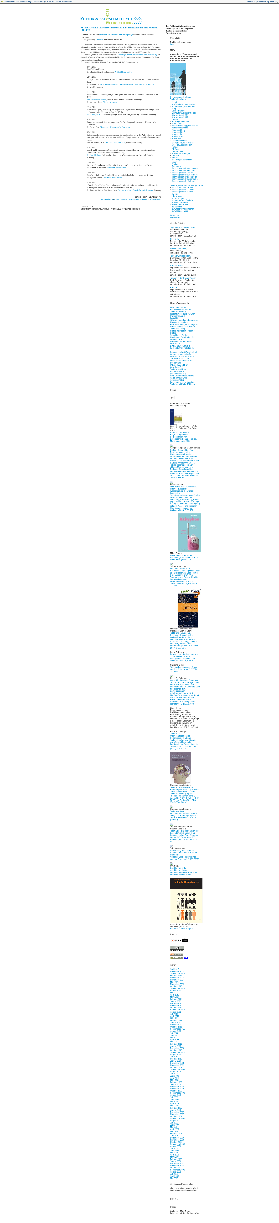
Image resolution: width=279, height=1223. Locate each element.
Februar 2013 (176, 999)
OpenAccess (177, 151)
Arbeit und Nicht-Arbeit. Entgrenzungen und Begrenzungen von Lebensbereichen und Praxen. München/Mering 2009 (183, 436)
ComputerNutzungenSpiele (184, 113)
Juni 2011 (174, 1035)
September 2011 (177, 1029)
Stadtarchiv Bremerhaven (116, 168)
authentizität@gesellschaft (183, 106)
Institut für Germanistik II (115, 142)
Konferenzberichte (180, 128)
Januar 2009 (175, 1084)
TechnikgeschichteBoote (182, 173)
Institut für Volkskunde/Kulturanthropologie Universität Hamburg (184, 320)
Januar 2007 (175, 1135)
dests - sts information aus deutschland (181, 362)
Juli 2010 (174, 1057)
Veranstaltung (39, 2)
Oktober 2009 (176, 1067)
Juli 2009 (174, 1074)
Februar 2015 (176, 976)
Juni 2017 (174, 969)
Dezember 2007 (177, 1112)
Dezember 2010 (177, 1048)
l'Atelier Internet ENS (179, 365)
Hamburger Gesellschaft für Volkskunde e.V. (182, 338)
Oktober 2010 (176, 1050)
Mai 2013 (174, 993)
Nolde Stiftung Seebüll (123, 72)
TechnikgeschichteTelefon (183, 190)
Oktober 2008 (176, 1091)
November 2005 (177, 1165)
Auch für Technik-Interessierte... (60, 2)
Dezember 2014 (177, 978)
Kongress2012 (178, 134)
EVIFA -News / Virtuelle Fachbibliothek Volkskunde (182, 347)
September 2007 (177, 1119)
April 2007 (174, 1129)
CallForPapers (178, 111)
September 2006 (177, 1144)
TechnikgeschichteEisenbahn (185, 179)
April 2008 (174, 1103)
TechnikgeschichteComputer (184, 177)
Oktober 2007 (176, 1116)
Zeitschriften (177, 207)
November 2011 (177, 1025)
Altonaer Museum (110, 102)
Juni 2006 (174, 1150)
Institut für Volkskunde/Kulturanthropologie (116, 35)
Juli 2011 (174, 1033)
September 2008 (177, 1093)
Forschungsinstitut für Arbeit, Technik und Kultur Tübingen (182, 383)
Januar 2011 (175, 1046)
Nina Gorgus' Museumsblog (182, 376)
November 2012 (177, 1005)
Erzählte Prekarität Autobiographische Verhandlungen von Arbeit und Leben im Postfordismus (183, 871)
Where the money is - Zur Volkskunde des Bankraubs (182, 355)
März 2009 (175, 1080)
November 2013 (177, 984)
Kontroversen (178, 136)
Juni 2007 (174, 1125)
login (172, 44)
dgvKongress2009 (180, 117)
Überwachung (178, 196)
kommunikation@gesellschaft (185, 126)
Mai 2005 (174, 1178)
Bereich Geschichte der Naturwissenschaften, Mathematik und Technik (127, 84)
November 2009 (177, 1065)
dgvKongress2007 (180, 115)
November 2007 (177, 1114)
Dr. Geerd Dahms (94, 155)
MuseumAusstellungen (182, 145)
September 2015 (177, 973)
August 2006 (175, 1146)
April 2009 (174, 1078)
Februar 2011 (176, 1044)
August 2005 (175, 1172)
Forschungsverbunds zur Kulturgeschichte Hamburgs (136, 55)
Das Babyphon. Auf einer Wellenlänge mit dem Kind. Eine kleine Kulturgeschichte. (184, 557)
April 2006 (174, 1155)
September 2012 (177, 1010)
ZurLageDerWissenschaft (183, 209)
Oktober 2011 (176, 1027)
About (174, 102)
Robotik (175, 158)
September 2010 (177, 1052)
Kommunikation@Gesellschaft (183, 352)
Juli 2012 (174, 1014)
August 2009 (175, 1071)
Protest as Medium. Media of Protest (182, 332)
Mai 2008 (174, 1101)
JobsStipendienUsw (180, 121)
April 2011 (174, 1039)
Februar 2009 (176, 1082)
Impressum (175, 217)
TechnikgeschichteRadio (182, 187)
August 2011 (175, 1031)
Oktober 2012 (176, 1008)
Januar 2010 (175, 1061)
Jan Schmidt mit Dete (179, 359)
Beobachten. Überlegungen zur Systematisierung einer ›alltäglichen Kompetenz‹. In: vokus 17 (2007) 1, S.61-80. (184, 657)
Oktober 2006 (176, 1142)
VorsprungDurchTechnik (182, 200)
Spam (174, 162)
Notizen (175, 147)
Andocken (99, 40)
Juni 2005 (174, 1176)
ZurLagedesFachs (180, 211)
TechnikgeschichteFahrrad (183, 181)
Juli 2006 (174, 1148)
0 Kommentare (120, 199)
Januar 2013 (175, 1001)
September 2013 (177, 988)
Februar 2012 (176, 1020)
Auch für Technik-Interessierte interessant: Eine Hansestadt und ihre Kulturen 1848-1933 (119, 29)
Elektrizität (174, 239)
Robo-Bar (174, 287)
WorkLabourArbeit (180, 205)
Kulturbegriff (177, 138)
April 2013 (174, 995)
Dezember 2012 (177, 1003)
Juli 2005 (174, 1174)
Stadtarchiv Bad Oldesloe (112, 178)
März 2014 (175, 982)
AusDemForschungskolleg (183, 104)
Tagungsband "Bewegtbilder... (183, 227)
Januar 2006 (175, 1161)
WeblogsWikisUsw (180, 202)
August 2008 (175, 1095)
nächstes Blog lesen (265, 2)
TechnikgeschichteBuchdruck (184, 175)
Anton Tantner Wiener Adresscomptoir (179, 379)
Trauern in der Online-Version (183, 278)
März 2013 (175, 997)
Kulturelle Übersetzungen (181, 929)
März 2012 (175, 1018)
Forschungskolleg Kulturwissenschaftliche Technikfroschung (180, 309)
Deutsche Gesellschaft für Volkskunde (181, 342)
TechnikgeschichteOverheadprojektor (186, 185)
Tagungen (176, 166)
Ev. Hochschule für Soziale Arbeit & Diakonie (135, 190)
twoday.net (9, 2)
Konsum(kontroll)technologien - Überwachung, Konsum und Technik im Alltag (184, 326)
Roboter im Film (177, 265)
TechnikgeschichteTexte (182, 192)
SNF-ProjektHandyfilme (182, 160)
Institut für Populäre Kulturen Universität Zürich (182, 315)
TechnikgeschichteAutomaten (185, 168)
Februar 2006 (176, 1159)
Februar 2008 (176, 1108)
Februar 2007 (176, 1133)
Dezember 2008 (177, 1087)
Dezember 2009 (177, 1063)
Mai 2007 (174, 1127)
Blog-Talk (176, 109)
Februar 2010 (176, 1059)
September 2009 (177, 1069)
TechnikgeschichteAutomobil (184, 170)
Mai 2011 (174, 1037)
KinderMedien (178, 123)
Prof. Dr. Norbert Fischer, (97, 100)
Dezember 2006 (177, 1138)
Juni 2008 (174, 1099)
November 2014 (177, 980)
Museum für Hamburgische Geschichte (115, 127)
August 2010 (175, 1055)
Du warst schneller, (178, 248)
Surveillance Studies (179, 335)
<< (276, 2)
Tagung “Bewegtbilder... (180, 256)
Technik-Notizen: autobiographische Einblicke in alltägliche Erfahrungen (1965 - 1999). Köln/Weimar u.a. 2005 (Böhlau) (183, 815)
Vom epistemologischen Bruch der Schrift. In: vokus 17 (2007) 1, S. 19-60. (184, 669)
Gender (175, 119)
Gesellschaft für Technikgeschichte (178, 368)
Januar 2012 (175, 1023)
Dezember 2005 (177, 1163)
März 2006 (175, 1157)
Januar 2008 (175, 1110)
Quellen (175, 155)
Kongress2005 (178, 130)
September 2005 (177, 1170)
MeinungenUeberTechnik (183, 143)
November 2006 (177, 1140)
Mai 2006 (174, 1153)
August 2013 (175, 990)
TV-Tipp (175, 194)
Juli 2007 (174, 1123)
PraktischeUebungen (181, 153)
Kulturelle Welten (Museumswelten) (178, 372)
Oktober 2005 (176, 1167)
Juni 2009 (174, 1076)
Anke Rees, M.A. (94, 115)
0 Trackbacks (155, 199)
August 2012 (175, 1012)
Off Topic (175, 149)
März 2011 (174, 1042)
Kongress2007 (178, 132)
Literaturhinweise (179, 141)
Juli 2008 (174, 1097)
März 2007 (175, 1131)
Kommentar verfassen (138, 199)
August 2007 (175, 1121)
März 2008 (175, 1106)
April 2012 (174, 1016)
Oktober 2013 (176, 986)
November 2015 (177, 971)
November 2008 (177, 1089)
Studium (175, 164)
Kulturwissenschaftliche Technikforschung (180, 98)
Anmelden (251, 2)
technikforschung (23, 2)
